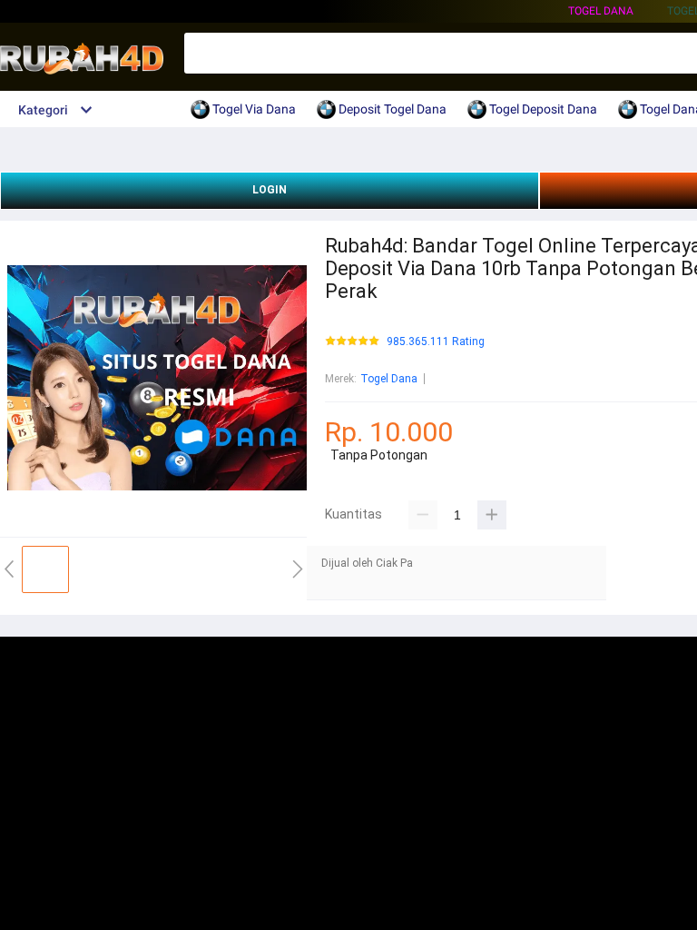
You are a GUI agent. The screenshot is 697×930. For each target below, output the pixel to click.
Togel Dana (388, 378)
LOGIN (269, 189)
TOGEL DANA (600, 11)
